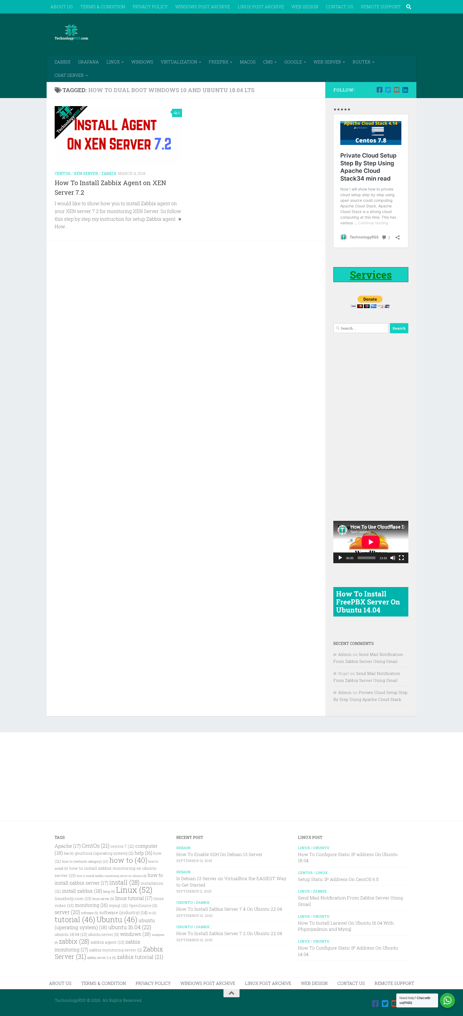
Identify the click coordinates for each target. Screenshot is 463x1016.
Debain (183, 847)
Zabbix (108, 173)
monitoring (91, 905)
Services (371, 274)
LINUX (113, 62)
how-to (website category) (85, 861)
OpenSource (143, 905)
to (152, 913)
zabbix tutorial (140, 956)
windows (135, 934)
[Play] (340, 558)
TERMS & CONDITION (102, 6)
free (69, 853)
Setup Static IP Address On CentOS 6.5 (338, 879)
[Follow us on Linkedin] (405, 90)
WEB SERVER (327, 62)
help (143, 853)
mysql (118, 905)
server (67, 912)
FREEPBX (218, 62)
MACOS (248, 62)
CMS (268, 62)
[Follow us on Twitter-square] (388, 90)
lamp (109, 892)
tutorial (75, 919)
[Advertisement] (310, 33)
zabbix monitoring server (115, 950)
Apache (68, 846)
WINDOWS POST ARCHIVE (202, 6)
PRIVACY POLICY (150, 6)
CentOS (62, 173)
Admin (345, 654)
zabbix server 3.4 (101, 958)
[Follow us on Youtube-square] (396, 90)
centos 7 (122, 846)
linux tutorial (133, 898)
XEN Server (86, 173)
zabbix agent (107, 942)
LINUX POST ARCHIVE (261, 6)
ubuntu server (103, 934)
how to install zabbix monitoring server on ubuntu (112, 876)
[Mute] (392, 558)
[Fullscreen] (401, 558)
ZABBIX (62, 62)
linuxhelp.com (73, 898)
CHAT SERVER (69, 75)
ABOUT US (61, 6)
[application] (370, 542)
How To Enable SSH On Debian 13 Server (219, 854)
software (89, 913)
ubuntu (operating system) (105, 924)
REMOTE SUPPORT (381, 6)
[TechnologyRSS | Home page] (71, 32)
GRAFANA (88, 62)
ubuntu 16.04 (129, 927)
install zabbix (82, 890)
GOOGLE (293, 62)
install (124, 882)
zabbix (74, 941)
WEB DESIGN (305, 6)
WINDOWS (142, 62)
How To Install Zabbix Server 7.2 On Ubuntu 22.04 (229, 933)
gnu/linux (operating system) (104, 853)
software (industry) (123, 912)
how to (128, 860)
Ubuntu (116, 919)
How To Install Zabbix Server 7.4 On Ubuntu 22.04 (229, 909)
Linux (134, 889)
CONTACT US (339, 6)
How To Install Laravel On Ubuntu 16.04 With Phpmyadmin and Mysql (346, 926)
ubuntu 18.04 (71, 934)
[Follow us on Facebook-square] (379, 90)
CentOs (95, 845)
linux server (103, 899)
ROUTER (362, 62)
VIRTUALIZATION (179, 62)
